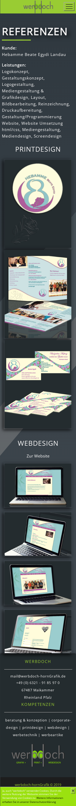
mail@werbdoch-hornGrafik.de (38, 676)
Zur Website (38, 456)
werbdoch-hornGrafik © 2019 (38, 784)
